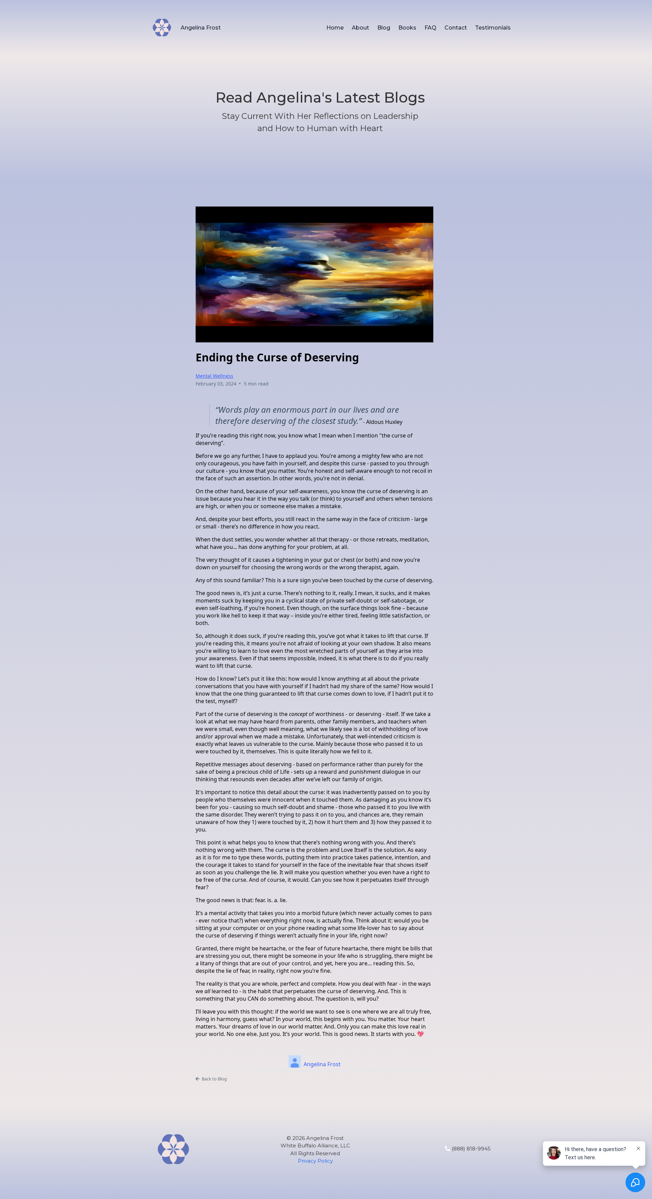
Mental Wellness (214, 376)
